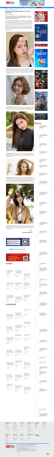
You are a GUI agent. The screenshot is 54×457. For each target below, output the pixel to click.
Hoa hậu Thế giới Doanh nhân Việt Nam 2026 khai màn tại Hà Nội (43, 126)
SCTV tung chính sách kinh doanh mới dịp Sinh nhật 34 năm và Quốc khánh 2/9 (43, 330)
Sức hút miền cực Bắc (42, 362)
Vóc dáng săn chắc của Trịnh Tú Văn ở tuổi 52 (18, 284)
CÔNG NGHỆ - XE (30, 434)
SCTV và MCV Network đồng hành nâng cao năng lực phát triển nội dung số (43, 253)
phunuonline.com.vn (28, 232)
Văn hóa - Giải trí (21, 7)
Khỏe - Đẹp (39, 7)
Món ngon (7, 440)
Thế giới (42, 7)
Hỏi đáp (21, 426)
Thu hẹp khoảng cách (42, 263)
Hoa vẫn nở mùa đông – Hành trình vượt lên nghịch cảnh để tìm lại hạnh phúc (43, 293)
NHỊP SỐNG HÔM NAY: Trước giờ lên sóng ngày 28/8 (43, 144)
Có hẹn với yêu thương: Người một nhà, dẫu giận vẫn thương (43, 203)
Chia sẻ (36, 425)
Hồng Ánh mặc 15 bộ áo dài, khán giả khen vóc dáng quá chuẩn (10, 363)
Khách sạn (7, 438)
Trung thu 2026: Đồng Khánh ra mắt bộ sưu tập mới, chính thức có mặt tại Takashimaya (43, 241)
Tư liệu (21, 438)
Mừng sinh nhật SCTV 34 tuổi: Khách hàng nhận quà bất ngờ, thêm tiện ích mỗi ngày (43, 182)
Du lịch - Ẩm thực (35, 7)
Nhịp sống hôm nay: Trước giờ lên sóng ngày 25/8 (43, 174)
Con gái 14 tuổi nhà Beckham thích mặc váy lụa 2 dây (18, 386)
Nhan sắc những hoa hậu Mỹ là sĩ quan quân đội (27, 296)
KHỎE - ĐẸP (15, 434)
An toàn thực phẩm (16, 435)
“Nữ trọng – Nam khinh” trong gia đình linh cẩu (43, 232)
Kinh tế (13, 7)
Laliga (43, 424)
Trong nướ (43, 425)
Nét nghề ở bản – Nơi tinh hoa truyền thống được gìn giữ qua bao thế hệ (43, 193)
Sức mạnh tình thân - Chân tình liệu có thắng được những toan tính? (43, 212)
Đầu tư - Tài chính (15, 429)
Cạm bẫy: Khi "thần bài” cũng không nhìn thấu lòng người (43, 368)
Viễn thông (29, 438)
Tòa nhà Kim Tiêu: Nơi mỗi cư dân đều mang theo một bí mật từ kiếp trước (43, 304)
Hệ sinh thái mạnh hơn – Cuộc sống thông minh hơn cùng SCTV (43, 349)
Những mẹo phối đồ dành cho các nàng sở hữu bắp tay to (18, 271)
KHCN (28, 435)
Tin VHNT (29, 430)
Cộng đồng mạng (26, 7)
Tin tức (21, 424)
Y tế (6, 430)
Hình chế (36, 427)
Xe (28, 439)
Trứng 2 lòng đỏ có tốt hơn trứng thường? (27, 348)
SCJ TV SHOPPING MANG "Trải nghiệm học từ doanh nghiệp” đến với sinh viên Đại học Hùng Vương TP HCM (43, 415)
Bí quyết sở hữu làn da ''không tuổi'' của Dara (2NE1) (10, 271)
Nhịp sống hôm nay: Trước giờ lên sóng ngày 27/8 (43, 152)
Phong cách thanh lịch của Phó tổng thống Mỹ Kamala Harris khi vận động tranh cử (27, 275)
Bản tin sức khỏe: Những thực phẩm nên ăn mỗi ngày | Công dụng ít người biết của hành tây (10, 329)
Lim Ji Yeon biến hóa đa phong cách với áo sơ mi (10, 284)
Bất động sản (15, 430)
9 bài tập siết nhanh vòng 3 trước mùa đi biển (18, 362)
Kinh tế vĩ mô (15, 424)
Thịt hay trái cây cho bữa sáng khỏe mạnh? (10, 385)
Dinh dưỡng (14, 439)
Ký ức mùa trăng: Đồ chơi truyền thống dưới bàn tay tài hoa (43, 135)
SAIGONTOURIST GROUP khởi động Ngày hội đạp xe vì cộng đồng (43, 223)
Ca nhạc (29, 425)
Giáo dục (7, 426)
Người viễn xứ (22, 439)
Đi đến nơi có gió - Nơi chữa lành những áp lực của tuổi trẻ (43, 372)
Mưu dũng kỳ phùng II (42, 357)
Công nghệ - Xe (46, 7)
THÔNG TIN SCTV (38, 435)
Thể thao (30, 7)
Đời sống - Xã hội (9, 7)
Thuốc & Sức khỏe (15, 438)
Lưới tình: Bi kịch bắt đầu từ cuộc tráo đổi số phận (43, 381)
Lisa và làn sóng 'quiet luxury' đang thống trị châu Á (27, 374)
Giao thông (7, 427)
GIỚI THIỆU (37, 434)
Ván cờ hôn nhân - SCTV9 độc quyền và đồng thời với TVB (43, 285)
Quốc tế (43, 426)
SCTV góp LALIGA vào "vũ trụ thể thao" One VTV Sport (43, 160)
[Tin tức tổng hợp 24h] (10, 1)
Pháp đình (21, 425)
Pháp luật (16, 7)
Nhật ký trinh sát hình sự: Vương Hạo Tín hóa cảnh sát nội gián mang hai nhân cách (43, 269)
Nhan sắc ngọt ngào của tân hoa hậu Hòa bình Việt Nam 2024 (10, 296)
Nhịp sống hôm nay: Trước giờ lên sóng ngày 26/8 (43, 166)
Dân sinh (7, 425)
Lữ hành (7, 439)
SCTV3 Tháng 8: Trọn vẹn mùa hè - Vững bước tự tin (43, 341)
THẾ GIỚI (21, 434)
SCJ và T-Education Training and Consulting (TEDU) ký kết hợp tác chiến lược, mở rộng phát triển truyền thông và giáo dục (43, 315)
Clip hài (36, 426)
